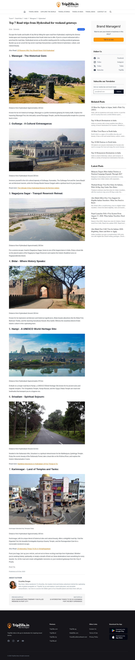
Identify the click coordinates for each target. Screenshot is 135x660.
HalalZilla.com (73, 633)
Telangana (33, 18)
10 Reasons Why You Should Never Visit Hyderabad (35, 50)
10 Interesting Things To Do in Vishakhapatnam (34, 549)
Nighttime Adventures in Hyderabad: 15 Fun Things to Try (38, 464)
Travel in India (77, 11)
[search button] (110, 12)
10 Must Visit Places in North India (104, 131)
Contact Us (101, 11)
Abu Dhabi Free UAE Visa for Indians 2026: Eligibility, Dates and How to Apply (107, 230)
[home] (24, 12)
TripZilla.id (53, 633)
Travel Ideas (90, 11)
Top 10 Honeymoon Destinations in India (106, 153)
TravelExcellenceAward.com (78, 637)
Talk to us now (109, 39)
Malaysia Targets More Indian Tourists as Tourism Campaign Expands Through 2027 (106, 172)
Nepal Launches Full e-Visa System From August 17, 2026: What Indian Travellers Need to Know (108, 215)
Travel (11, 18)
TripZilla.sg (72, 629)
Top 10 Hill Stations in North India (103, 142)
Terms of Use (93, 633)
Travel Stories (64, 11)
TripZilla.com (54, 629)
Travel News (33, 11)
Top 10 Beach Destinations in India (104, 120)
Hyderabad (42, 18)
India (26, 18)
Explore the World (48, 11)
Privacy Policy (93, 637)
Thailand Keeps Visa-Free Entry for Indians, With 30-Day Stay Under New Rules (107, 186)
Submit (119, 91)
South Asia (18, 18)
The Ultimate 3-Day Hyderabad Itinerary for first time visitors (38, 188)
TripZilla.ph (53, 641)
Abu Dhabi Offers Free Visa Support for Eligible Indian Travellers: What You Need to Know (107, 200)
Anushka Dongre (24, 581)
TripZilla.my (53, 637)
